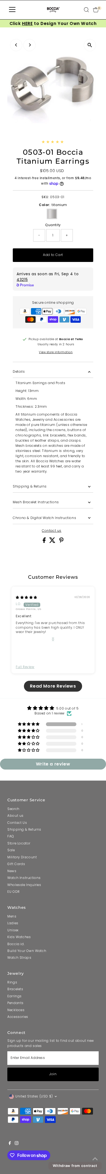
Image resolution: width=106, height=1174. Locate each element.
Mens (11, 916)
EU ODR (13, 892)
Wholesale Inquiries (24, 885)
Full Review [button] (25, 667)
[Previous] (16, 45)
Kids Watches (19, 937)
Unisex (12, 930)
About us (15, 816)
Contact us (51, 531)
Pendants (15, 1003)
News (11, 871)
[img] (26, 597)
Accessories (17, 1017)
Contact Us (17, 823)
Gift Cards (16, 864)
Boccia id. (15, 944)
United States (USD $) (34, 1096)
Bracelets (15, 989)
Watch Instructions (24, 878)
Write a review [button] (53, 764)
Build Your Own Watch (26, 951)
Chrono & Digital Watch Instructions (44, 518)
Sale (11, 850)
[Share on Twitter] (53, 542)
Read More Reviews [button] (53, 686)
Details (19, 371)
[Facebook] (9, 1143)
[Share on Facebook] (45, 542)
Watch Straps (19, 957)
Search (13, 809)
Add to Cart (53, 255)
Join (53, 1074)
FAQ (10, 836)
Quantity (53, 225)
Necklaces (15, 1010)
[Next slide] (53, 639)
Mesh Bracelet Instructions (36, 502)
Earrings (14, 996)
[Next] (29, 45)
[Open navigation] (12, 10)
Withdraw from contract (75, 1165)
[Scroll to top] (95, 1159)
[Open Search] (86, 9)
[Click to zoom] (90, 45)
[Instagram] (16, 1143)
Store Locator (18, 843)
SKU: (45, 197)
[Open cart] (96, 9)
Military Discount (22, 857)
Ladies (12, 923)
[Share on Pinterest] (61, 542)
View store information (56, 352)
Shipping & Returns (30, 486)
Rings (12, 982)
